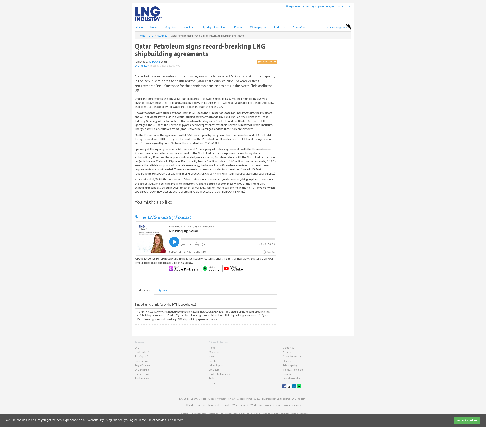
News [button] (153, 27)
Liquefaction (141, 360)
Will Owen (154, 61)
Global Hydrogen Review (221, 398)
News (212, 356)
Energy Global (198, 398)
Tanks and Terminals (219, 405)
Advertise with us (292, 356)
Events (238, 27)
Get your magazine (336, 27)
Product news (142, 378)
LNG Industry (142, 65)
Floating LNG (141, 356)
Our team (288, 360)
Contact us (344, 6)
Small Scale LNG (143, 352)
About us (287, 352)
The (164, 217)
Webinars (189, 27)
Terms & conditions (293, 369)
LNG (137, 347)
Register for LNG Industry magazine (306, 6)
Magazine (170, 27)
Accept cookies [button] (467, 420)
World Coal (256, 405)
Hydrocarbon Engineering (276, 398)
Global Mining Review (248, 398)
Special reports (142, 374)
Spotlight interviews (215, 27)
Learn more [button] (176, 420)
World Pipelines (292, 405)
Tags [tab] (164, 290)
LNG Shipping (142, 369)
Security (287, 374)
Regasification (142, 365)
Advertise (299, 27)
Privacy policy (290, 365)
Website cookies (291, 378)
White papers (258, 27)
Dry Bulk (184, 398)
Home (139, 27)
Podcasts (279, 27)
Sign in (331, 6)
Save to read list (268, 61)
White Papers (216, 365)
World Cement (240, 405)
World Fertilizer (273, 405)
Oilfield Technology (195, 405)
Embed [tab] (145, 290)
